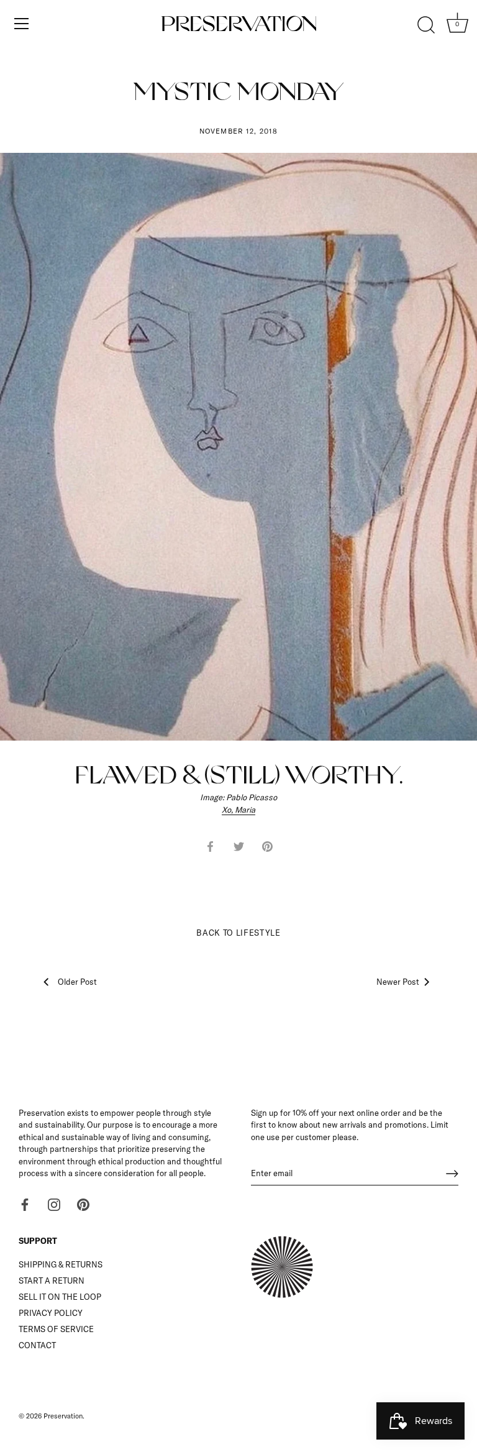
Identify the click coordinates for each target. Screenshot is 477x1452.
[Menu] (21, 23)
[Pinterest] (83, 1204)
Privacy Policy (51, 1313)
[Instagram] (54, 1204)
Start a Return (51, 1280)
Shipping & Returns (60, 1264)
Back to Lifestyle (238, 933)
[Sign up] (452, 1173)
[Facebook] (25, 1204)
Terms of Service (56, 1329)
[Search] (426, 25)
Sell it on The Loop (60, 1297)
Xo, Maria (238, 810)
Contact (37, 1345)
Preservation (63, 1416)
